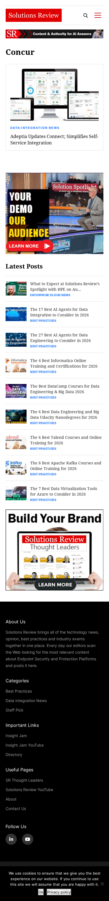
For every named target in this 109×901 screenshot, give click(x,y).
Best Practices (43, 320)
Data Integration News (35, 127)
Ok (41, 892)
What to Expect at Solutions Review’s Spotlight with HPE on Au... (64, 286)
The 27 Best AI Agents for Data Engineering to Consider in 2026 (60, 337)
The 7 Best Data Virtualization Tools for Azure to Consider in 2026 (63, 491)
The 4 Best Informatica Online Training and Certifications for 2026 (64, 363)
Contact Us (16, 808)
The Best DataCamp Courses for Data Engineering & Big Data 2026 (64, 388)
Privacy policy (59, 892)
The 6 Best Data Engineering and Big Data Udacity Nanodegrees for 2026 (64, 414)
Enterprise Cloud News (50, 295)
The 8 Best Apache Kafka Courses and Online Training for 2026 (65, 465)
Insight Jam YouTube (25, 745)
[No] (102, 884)
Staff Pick (14, 710)
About (11, 799)
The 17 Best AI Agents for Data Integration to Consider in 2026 (59, 312)
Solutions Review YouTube (29, 789)
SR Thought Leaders (24, 780)
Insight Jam (16, 735)
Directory (14, 754)
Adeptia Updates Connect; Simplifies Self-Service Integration (54, 139)
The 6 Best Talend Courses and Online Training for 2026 (66, 440)
